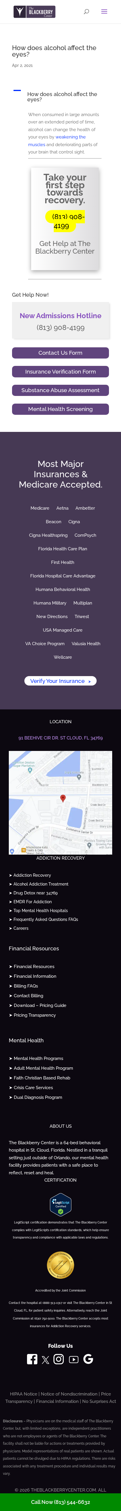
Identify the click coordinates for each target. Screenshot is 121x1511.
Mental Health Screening (60, 409)
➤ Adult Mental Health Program (41, 1068)
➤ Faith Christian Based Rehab (39, 1078)
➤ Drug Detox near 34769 (33, 893)
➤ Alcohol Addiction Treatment (38, 884)
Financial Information (57, 1401)
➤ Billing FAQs (23, 986)
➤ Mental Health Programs (36, 1058)
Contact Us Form (60, 352)
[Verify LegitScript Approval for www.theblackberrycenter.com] (60, 1215)
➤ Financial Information (32, 976)
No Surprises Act (99, 1401)
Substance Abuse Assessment (60, 390)
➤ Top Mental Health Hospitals (38, 911)
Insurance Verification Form (60, 371)
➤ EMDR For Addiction (30, 902)
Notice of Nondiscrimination (69, 1394)
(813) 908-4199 (68, 221)
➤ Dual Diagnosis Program (35, 1097)
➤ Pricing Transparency (32, 1015)
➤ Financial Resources (31, 966)
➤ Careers (18, 928)
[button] (60, 97)
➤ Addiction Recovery (30, 875)
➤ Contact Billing (26, 995)
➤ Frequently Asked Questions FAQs (43, 919)
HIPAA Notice (23, 1394)
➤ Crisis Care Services (31, 1087)
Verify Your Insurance (60, 681)
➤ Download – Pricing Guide (37, 1005)
